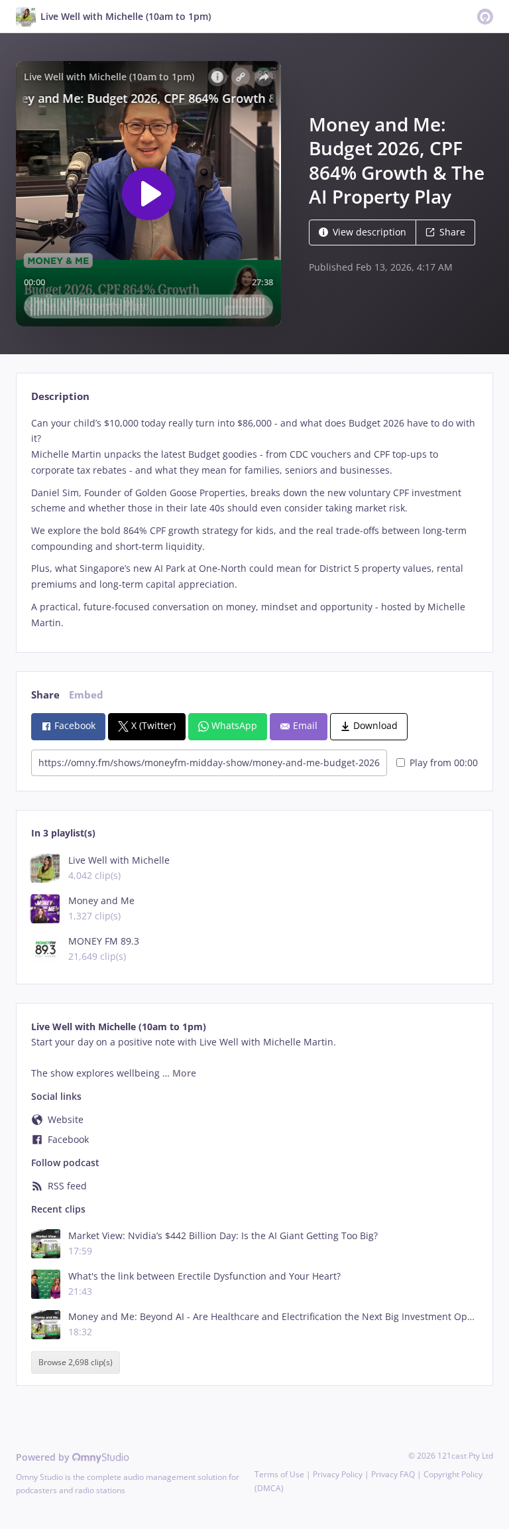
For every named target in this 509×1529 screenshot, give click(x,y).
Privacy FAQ (393, 1474)
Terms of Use (279, 1474)
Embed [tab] (86, 695)
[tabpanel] (254, 523)
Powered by (44, 1457)
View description (369, 232)
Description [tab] (60, 396)
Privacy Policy (338, 1474)
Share (452, 232)
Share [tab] (45, 695)
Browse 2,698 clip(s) (75, 1362)
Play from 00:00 (444, 762)
